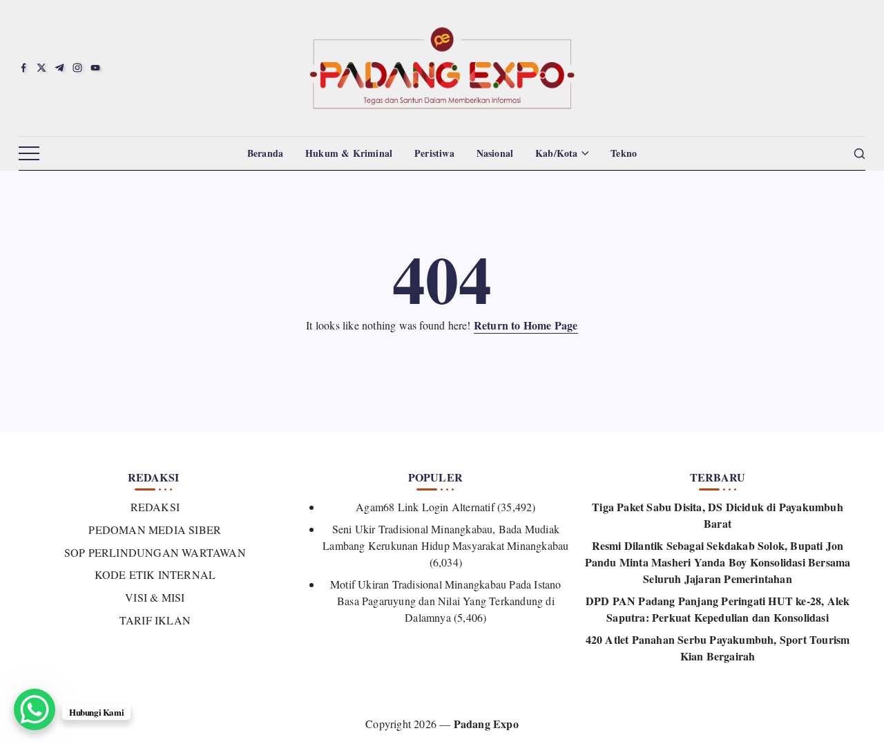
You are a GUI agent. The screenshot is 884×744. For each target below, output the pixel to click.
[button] (29, 154)
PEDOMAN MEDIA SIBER (154, 529)
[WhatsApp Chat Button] (34, 709)
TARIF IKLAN (155, 620)
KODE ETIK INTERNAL (155, 574)
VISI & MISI (154, 597)
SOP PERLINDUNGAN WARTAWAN (155, 552)
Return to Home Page (526, 325)
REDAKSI (155, 506)
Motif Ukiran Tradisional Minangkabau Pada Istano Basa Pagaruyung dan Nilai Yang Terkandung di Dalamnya (445, 600)
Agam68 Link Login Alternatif (425, 506)
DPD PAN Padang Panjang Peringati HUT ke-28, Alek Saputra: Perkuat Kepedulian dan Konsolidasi (718, 609)
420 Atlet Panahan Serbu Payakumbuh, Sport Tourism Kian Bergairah (718, 647)
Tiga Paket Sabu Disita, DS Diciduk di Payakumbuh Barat (717, 515)
